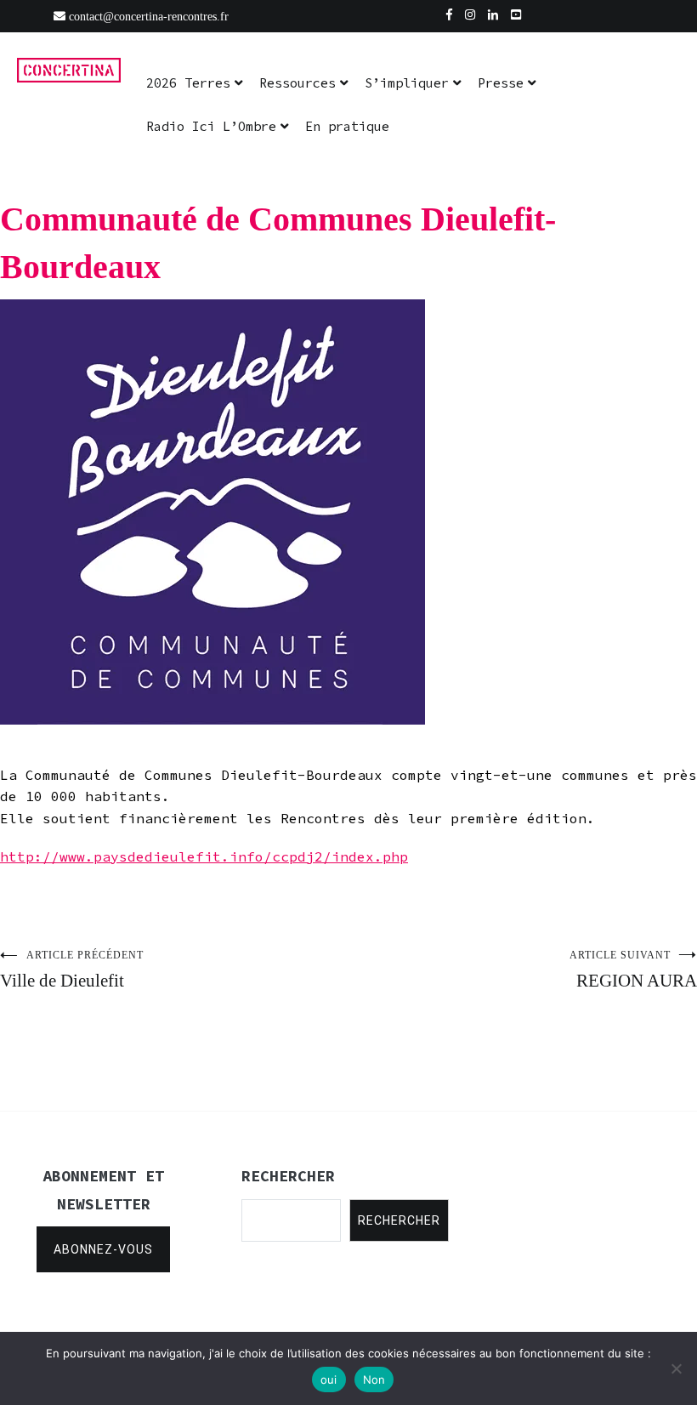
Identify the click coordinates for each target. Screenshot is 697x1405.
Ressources (297, 83)
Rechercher (399, 1220)
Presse (501, 83)
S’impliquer (407, 83)
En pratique (347, 126)
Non (374, 1379)
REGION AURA (633, 970)
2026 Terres (188, 83)
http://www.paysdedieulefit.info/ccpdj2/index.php (204, 856)
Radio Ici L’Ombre (211, 126)
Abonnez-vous (103, 1249)
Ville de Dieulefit (72, 970)
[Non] (675, 1368)
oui (328, 1379)
